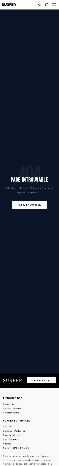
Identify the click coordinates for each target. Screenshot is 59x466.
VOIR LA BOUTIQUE (41, 380)
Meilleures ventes (11, 412)
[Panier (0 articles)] (46, 4)
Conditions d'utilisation (14, 430)
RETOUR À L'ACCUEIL (29, 205)
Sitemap (7, 443)
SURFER (12, 380)
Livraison (7, 426)
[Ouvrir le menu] (54, 4)
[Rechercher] (39, 4)
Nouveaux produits (12, 408)
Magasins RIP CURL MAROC (16, 448)
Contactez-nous (11, 439)
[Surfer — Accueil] (11, 4)
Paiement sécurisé (12, 435)
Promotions (8, 404)
